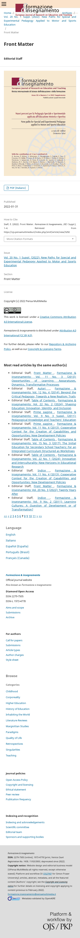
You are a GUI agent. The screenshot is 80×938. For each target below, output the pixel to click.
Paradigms (12, 732)
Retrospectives (14, 743)
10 (30, 516)
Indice (44, 470)
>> (40, 516)
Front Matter (44, 373)
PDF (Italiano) (17, 188)
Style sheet (12, 660)
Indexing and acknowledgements (25, 822)
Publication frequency (18, 799)
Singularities (13, 749)
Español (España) (17, 546)
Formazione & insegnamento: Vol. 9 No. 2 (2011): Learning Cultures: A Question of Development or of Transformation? (44, 503)
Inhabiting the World (18, 714)
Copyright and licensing (19, 784)
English (11, 534)
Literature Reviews (16, 720)
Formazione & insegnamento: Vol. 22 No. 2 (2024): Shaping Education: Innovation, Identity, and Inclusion (44, 404)
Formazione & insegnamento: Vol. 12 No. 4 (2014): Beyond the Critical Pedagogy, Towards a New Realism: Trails (44, 392)
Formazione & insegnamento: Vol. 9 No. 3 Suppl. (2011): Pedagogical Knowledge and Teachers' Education (44, 416)
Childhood (12, 691)
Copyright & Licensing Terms (44, 349)
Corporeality (13, 697)
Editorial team (14, 832)
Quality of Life (14, 738)
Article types (13, 650)
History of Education (18, 709)
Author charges (15, 655)
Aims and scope (15, 607)
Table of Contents (43, 400)
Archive (10, 617)
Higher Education (16, 703)
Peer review (12, 794)
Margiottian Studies (17, 726)
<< (5, 516)
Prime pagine (43, 412)
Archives (67, 13)
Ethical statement (16, 789)
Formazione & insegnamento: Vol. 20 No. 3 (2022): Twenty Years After (44, 490)
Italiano (11, 540)
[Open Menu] (4, 4)
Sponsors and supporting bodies (25, 837)
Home (7, 13)
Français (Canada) (17, 558)
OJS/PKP (47, 873)
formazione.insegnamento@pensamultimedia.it (32, 894)
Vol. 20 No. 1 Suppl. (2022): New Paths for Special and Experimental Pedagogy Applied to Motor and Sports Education (40, 20)
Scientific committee (17, 827)
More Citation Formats (20, 239)
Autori (44, 388)
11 (34, 516)
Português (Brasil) (17, 552)
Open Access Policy (17, 780)
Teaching (11, 755)
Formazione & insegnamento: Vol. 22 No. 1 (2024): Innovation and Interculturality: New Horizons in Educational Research (44, 460)
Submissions (13, 612)
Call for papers (14, 640)
